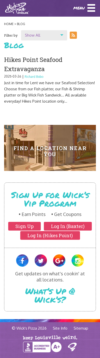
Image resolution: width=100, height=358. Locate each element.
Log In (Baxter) (68, 226)
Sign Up (24, 226)
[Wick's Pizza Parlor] (11, 8)
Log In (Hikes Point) (50, 235)
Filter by (11, 35)
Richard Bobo (34, 77)
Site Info (60, 328)
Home (9, 24)
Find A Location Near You (50, 151)
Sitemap (81, 328)
